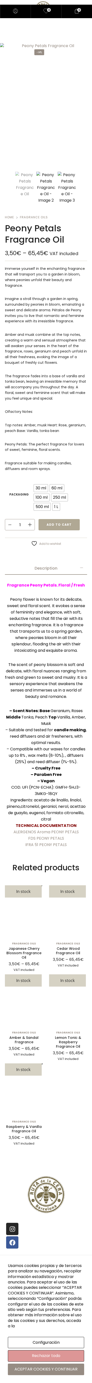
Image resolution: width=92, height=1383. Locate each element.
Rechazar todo (46, 1355)
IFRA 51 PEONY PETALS (46, 845)
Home (9, 217)
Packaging (19, 494)
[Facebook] (12, 1242)
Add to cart (59, 524)
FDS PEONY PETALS (46, 838)
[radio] (41, 488)
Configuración (46, 1342)
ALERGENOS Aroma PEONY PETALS (46, 832)
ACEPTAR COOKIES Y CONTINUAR (46, 1369)
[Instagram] (12, 1229)
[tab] (46, 568)
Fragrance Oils (34, 217)
